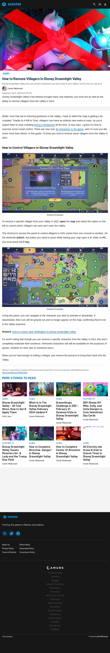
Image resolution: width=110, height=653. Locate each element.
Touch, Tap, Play (55, 618)
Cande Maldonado (36, 416)
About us (6, 544)
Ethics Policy (24, 544)
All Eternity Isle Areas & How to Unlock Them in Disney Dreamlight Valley (94, 453)
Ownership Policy (26, 548)
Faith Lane (6, 416)
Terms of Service (9, 552)
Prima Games (55, 588)
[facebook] (18, 533)
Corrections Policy (27, 552)
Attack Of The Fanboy (55, 584)
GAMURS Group (102, 636)
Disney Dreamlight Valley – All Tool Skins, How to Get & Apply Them (14, 407)
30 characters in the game (70, 129)
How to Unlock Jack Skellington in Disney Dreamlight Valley (44, 331)
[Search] (94, 4)
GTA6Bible (55, 629)
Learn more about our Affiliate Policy (14, 372)
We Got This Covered (55, 595)
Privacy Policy (8, 548)
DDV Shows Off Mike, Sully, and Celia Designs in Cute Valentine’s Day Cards (93, 409)
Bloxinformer (55, 625)
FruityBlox (55, 622)
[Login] (105, 4)
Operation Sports (55, 610)
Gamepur (55, 580)
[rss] (5, 533)
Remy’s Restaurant (44, 125)
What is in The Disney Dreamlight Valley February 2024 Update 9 (40, 407)
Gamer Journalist (55, 603)
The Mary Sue (55, 614)
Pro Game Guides (55, 573)
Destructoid (55, 599)
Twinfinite (55, 576)
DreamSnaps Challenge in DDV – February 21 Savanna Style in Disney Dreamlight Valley (67, 410)
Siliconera (55, 592)
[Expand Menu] (99, 4)
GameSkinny (55, 607)
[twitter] (11, 533)
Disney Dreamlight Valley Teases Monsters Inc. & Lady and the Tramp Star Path (14, 453)
